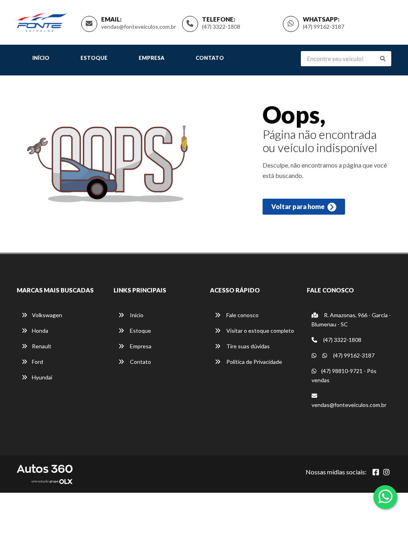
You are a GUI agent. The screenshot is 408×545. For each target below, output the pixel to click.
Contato (210, 58)
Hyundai (42, 377)
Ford (37, 361)
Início (40, 58)
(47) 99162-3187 (323, 26)
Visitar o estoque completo (259, 330)
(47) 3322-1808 (221, 26)
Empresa (152, 58)
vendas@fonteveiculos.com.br (138, 26)
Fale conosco (242, 315)
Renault (41, 346)
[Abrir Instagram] (386, 472)
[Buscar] (383, 58)
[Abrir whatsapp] (385, 496)
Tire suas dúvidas (247, 346)
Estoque (94, 58)
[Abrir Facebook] (376, 472)
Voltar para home (298, 206)
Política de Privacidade (253, 361)
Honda (40, 330)
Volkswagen (47, 315)
